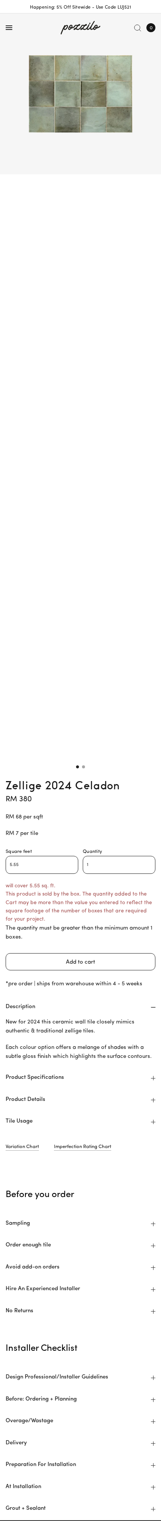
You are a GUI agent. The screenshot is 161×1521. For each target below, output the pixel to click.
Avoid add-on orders (33, 1267)
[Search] (137, 27)
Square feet (19, 851)
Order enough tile (28, 1245)
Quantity (92, 851)
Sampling (18, 1223)
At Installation (23, 1487)
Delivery (16, 1443)
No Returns (19, 1311)
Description (20, 1007)
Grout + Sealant (26, 1508)
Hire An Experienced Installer (43, 1289)
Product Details (25, 1099)
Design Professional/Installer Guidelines (57, 1377)
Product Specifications (35, 1077)
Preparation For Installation (41, 1465)
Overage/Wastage (29, 1421)
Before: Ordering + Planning (41, 1399)
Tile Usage (19, 1121)
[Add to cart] (80, 961)
